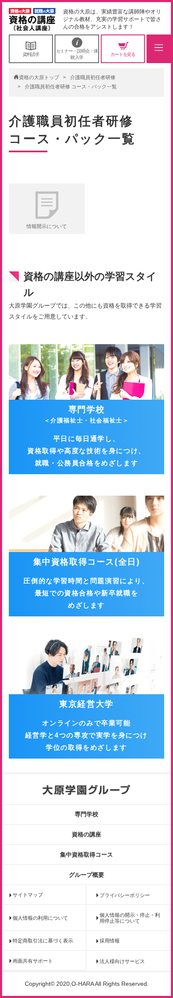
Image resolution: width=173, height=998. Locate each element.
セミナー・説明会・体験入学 (77, 53)
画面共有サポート (33, 961)
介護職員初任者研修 (92, 77)
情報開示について (46, 226)
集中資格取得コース (86, 854)
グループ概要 (86, 874)
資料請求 (31, 54)
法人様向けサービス (122, 961)
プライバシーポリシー (125, 895)
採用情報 (110, 941)
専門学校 (86, 814)
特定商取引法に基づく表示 (43, 941)
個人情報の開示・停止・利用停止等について (130, 918)
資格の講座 (86, 834)
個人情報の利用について (40, 918)
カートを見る (122, 54)
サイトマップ (28, 895)
